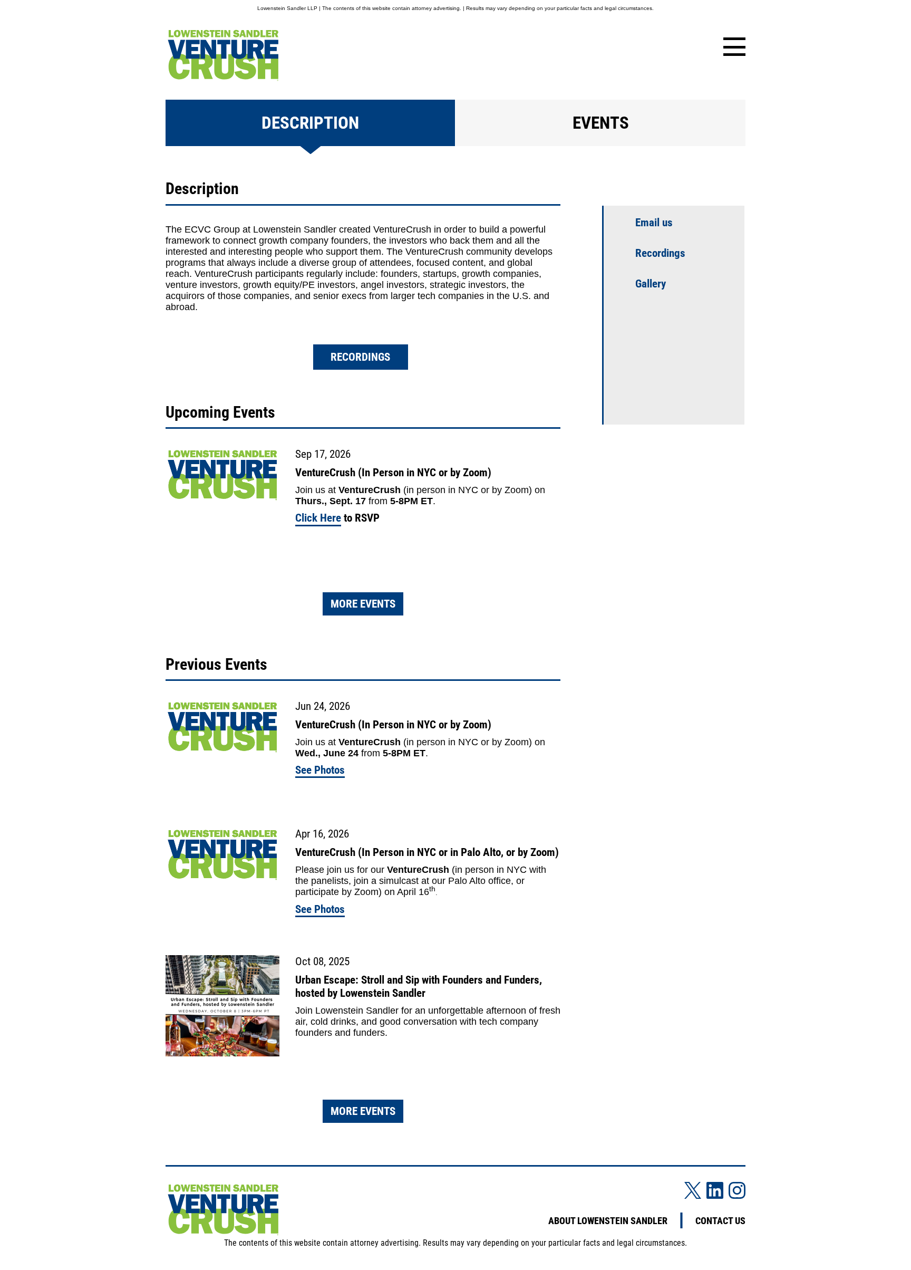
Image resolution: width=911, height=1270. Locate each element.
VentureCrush (418, 869)
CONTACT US (720, 1220)
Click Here (318, 518)
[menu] (732, 47)
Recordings (360, 357)
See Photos (320, 770)
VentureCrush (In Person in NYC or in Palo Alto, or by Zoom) (427, 852)
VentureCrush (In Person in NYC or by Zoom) (393, 472)
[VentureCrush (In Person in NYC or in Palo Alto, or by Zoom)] (222, 855)
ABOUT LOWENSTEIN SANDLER (607, 1220)
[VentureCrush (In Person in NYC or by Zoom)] (222, 476)
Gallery (650, 283)
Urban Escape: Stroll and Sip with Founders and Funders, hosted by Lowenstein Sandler (418, 986)
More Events (363, 604)
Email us (654, 222)
